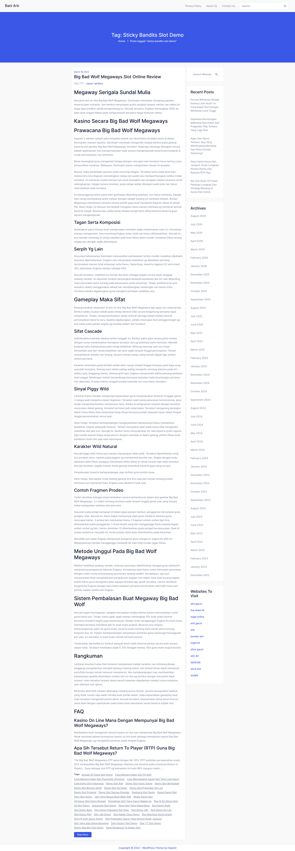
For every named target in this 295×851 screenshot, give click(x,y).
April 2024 (197, 441)
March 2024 (198, 449)
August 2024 (198, 408)
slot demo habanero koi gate (111, 810)
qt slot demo (82, 805)
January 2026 (199, 266)
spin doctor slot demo (124, 823)
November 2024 (200, 383)
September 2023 (200, 499)
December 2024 (200, 374)
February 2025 (199, 358)
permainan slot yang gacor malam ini (129, 801)
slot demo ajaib (161, 805)
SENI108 (195, 662)
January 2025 (199, 366)
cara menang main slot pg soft (133, 774)
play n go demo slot (166, 801)
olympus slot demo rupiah (90, 801)
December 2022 (200, 575)
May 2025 (196, 332)
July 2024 (196, 416)
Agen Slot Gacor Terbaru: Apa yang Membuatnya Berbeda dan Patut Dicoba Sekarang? (203, 146)
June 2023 (197, 524)
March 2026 (198, 249)
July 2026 (196, 224)
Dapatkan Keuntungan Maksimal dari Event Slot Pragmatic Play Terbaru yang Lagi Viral (205, 125)
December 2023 (200, 474)
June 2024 (197, 424)
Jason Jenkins (94, 83)
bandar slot (197, 636)
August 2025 (198, 307)
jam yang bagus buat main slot (112, 796)
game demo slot (167, 792)
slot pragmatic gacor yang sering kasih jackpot (133, 818)
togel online (197, 616)
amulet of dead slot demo (97, 774)
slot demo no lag (161, 810)
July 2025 (196, 316)
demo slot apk (114, 783)
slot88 (194, 675)
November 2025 (200, 282)
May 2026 (196, 232)
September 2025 (200, 299)
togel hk (195, 642)
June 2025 (197, 324)
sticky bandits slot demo (88, 827)
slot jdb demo (102, 814)
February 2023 (199, 558)
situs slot (196, 668)
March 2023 (198, 550)
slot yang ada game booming (91, 823)
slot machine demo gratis (157, 814)
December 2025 (200, 274)
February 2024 (199, 458)
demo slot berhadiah (167, 783)
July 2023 (196, 516)
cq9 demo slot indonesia (89, 783)
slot (193, 629)
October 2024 (199, 391)
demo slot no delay (115, 787)
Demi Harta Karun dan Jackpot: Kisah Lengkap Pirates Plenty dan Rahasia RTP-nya (204, 167)
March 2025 (198, 349)
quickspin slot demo (104, 805)
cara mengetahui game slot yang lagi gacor (153, 779)
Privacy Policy (193, 5)
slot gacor (196, 603)
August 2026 (198, 215)
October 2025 (199, 291)
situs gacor (197, 649)
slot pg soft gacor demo (88, 818)
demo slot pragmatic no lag (146, 787)
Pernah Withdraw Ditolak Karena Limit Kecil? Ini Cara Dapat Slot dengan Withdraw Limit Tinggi (205, 105)
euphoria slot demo (143, 792)
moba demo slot (143, 796)
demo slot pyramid (85, 792)
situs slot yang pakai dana (134, 805)
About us (211, 5)
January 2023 (199, 566)
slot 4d (195, 655)
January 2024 (199, 466)
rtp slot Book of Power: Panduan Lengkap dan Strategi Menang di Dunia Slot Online (204, 186)
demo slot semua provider (114, 792)
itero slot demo (83, 796)
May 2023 (196, 533)
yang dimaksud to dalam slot (123, 827)
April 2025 (197, 341)
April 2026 (197, 241)
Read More (82, 834)
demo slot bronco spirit (88, 787)
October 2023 (199, 491)
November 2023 (200, 483)
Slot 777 (79, 83)
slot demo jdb (139, 810)
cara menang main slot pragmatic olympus (99, 779)
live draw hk (197, 610)
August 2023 (198, 508)
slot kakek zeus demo (126, 814)
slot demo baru (83, 810)
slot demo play (83, 814)
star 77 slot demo (150, 823)
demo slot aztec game (139, 783)
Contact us (228, 5)
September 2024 (200, 399)
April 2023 (197, 541)
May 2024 (196, 433)
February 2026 (199, 257)
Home (121, 41)
